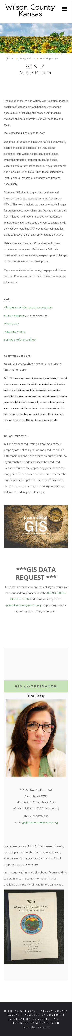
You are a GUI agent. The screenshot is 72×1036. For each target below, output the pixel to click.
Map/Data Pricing (14, 331)
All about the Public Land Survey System (28, 307)
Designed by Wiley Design (36, 1023)
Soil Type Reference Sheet (20, 339)
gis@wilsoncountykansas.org (23, 605)
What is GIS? (11, 323)
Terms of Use (43, 1027)
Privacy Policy (29, 1027)
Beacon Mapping (14, 315)
